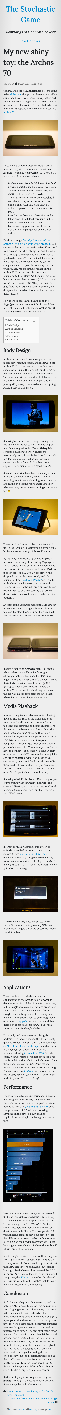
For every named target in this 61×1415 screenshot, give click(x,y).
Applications (13, 332)
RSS (10, 1409)
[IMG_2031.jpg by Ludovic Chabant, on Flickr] (30, 893)
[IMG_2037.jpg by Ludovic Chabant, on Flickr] (30, 413)
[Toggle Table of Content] (33, 320)
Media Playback (15, 328)
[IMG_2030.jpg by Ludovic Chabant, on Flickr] (30, 818)
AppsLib (23, 1021)
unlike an (32, 579)
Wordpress (20, 1409)
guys (26, 1277)
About (24, 40)
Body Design (13, 325)
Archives (35, 40)
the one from (34, 1053)
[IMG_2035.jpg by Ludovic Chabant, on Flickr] (30, 957)
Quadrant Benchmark (36, 1106)
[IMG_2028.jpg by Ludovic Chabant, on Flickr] (30, 516)
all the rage (15, 94)
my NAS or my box (33, 853)
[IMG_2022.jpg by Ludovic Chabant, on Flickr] (30, 137)
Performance (13, 336)
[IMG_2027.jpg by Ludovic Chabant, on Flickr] (30, 640)
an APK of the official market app (21, 1046)
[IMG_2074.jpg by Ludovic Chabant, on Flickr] (28, 1165)
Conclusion (13, 339)
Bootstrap (33, 1409)
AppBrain (28, 1070)
